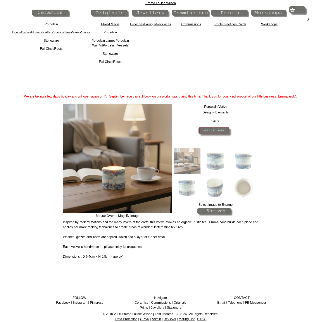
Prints (218, 24)
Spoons (58, 32)
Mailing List (187, 319)
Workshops (269, 24)
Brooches (137, 24)
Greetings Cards (234, 24)
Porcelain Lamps (103, 40)
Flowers (36, 32)
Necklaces (163, 24)
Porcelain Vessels (115, 45)
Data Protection (126, 319)
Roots (58, 48)
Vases (75, 32)
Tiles (67, 32)
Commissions (191, 24)
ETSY (201, 319)
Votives (85, 32)
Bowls (16, 32)
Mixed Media (110, 24)
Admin (156, 319)
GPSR (144, 319)
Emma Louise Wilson (160, 3)
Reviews (170, 319)
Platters (47, 32)
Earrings (150, 24)
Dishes (26, 32)
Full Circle (47, 48)
